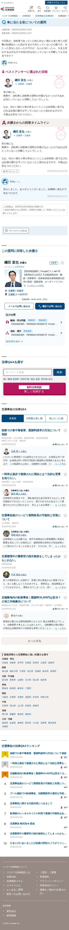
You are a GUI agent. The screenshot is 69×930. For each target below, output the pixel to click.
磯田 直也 (24, 80)
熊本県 (28, 723)
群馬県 (53, 671)
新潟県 (5, 680)
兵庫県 (21, 84)
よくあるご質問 (15, 889)
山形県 (44, 663)
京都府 (20, 697)
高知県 (20, 714)
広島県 (5, 705)
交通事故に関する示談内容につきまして (31, 803)
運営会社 (11, 911)
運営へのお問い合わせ (18, 894)
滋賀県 (28, 697)
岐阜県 (20, 688)
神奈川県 (14, 671)
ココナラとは (14, 885)
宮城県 (28, 663)
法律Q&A (11, 876)
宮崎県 (44, 723)
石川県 (28, 680)
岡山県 (13, 705)
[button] (34, 341)
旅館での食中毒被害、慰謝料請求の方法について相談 (38, 753)
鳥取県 (28, 705)
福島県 (51, 663)
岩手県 (20, 663)
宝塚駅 (12, 294)
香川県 (5, 714)
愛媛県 (13, 714)
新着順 (12, 418)
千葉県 (22, 671)
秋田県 (36, 663)
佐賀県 (13, 723)
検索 (59, 372)
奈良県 (36, 697)
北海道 (5, 663)
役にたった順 (56, 418)
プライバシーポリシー (51, 881)
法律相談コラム (15, 881)
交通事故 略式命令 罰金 (22, 823)
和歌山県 (45, 697)
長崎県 (20, 723)
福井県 (44, 680)
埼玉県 (30, 671)
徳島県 (28, 714)
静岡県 (13, 688)
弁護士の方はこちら (56, 2)
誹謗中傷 (24, 379)
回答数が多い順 (34, 418)
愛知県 (5, 688)
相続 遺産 (35, 379)
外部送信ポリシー (49, 885)
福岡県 (5, 723)
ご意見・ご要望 (48, 872)
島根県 (36, 705)
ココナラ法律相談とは (18, 872)
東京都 (5, 671)
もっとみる (34, 640)
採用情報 (11, 915)
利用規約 (44, 876)
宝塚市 (29, 84)
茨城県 (38, 671)
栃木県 (46, 671)
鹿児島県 (52, 723)
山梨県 (20, 680)
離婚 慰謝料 (13, 379)
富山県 (36, 680)
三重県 (28, 688)
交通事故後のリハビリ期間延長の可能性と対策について (39, 783)
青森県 (13, 663)
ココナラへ (9, 3)
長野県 (13, 680)
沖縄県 (5, 726)
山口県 (20, 705)
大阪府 (5, 697)
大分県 (36, 723)
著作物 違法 (47, 379)
